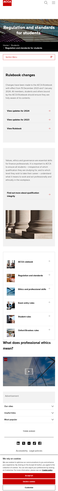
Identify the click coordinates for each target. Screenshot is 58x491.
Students (15, 45)
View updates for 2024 (18, 111)
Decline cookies (29, 482)
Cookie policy (47, 470)
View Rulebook (14, 128)
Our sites (8, 406)
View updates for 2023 (18, 119)
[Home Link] (29, 431)
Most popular (10, 419)
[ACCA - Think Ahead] (7, 5)
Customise (29, 488)
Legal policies (35, 450)
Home (6, 45)
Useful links (10, 413)
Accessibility (22, 450)
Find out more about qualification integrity (23, 195)
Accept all (29, 476)
